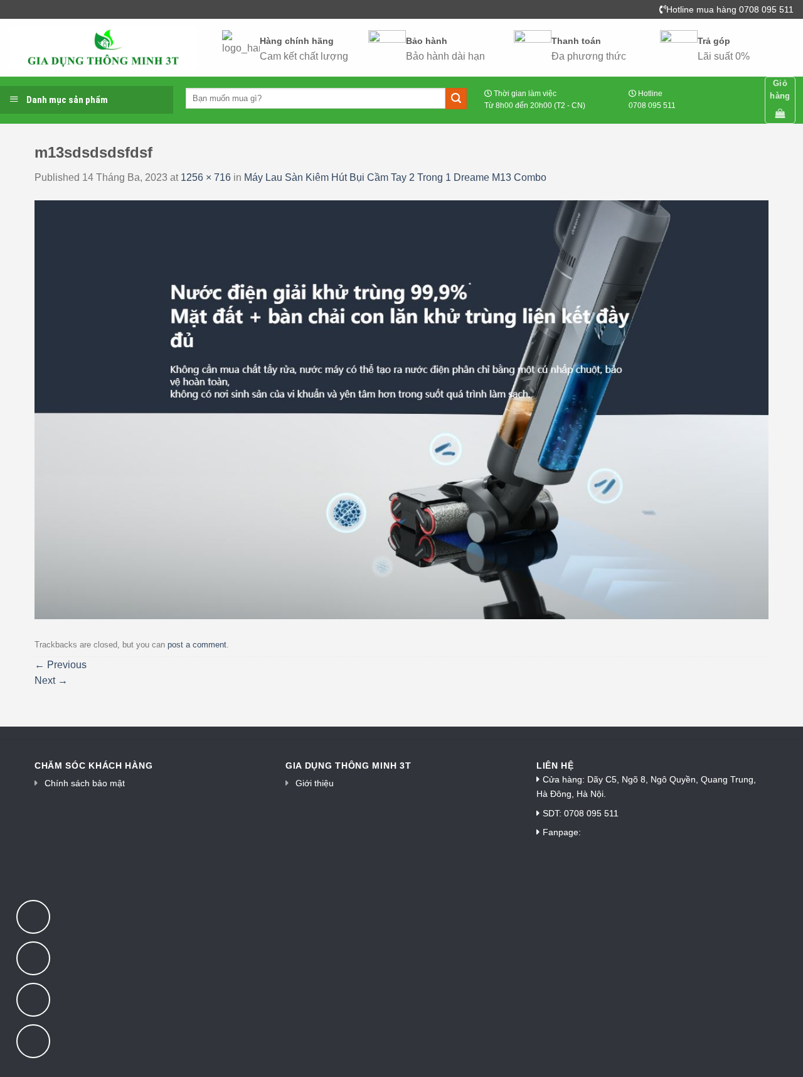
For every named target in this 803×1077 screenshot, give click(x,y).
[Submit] (456, 98)
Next (51, 680)
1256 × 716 (206, 177)
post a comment (197, 644)
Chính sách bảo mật (85, 783)
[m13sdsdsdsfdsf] (401, 409)
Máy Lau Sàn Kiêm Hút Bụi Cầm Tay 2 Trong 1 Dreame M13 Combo (395, 177)
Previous (61, 664)
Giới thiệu (314, 783)
